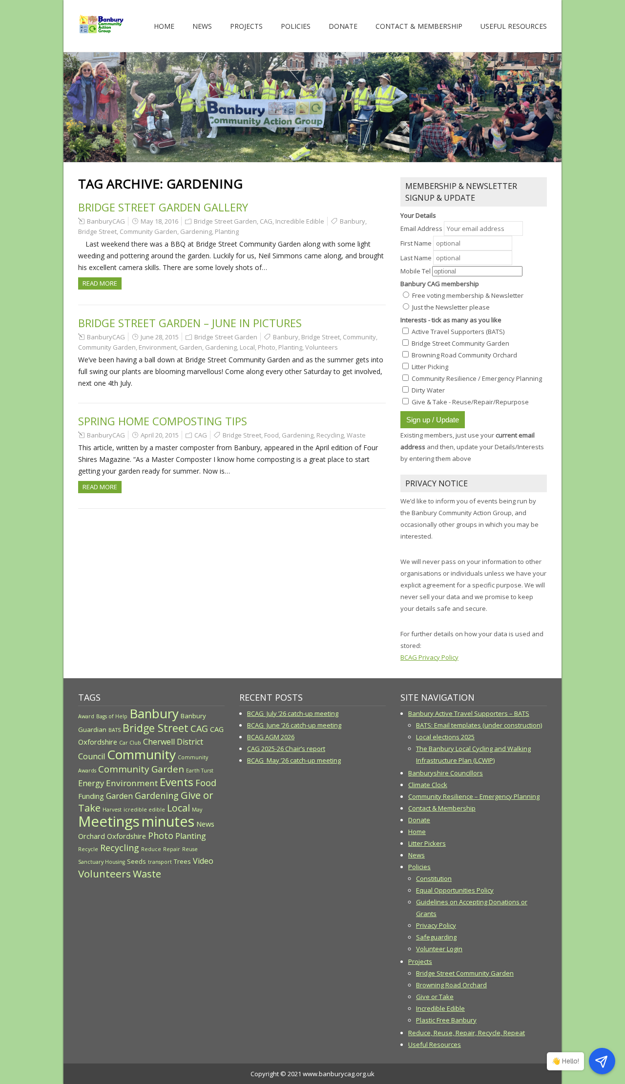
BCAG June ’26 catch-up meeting (294, 725)
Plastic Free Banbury (446, 1020)
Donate (343, 26)
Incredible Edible (299, 221)
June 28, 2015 (160, 337)
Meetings (109, 821)
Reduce (151, 849)
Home (164, 26)
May (197, 809)
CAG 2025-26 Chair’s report (286, 748)
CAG (266, 221)
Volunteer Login (439, 948)
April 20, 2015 (160, 435)
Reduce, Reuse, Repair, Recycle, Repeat (466, 1032)
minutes (168, 821)
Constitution (434, 878)
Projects (246, 26)
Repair (171, 849)
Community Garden (148, 231)
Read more (100, 283)
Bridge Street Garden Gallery (163, 207)
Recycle (88, 849)
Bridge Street (97, 231)
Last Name (416, 257)
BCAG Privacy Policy (429, 657)
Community (359, 337)
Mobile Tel (415, 271)
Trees (182, 861)
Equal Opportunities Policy (455, 890)
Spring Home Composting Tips (162, 421)
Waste (356, 435)
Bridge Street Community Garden (465, 973)
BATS (114, 730)
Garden (190, 347)
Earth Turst (199, 770)
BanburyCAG (106, 221)
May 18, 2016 (159, 221)
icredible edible (144, 809)
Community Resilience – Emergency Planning (474, 796)
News (202, 26)
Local (247, 347)
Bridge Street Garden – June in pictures (190, 322)
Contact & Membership (418, 26)
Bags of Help (111, 716)
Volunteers (321, 347)
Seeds (136, 861)
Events (176, 782)
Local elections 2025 (445, 736)
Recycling (330, 435)
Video (203, 860)
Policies (296, 26)
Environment (157, 347)
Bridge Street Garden (225, 221)
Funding (91, 796)
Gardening (196, 231)
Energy (91, 783)
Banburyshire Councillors (445, 773)
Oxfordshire (126, 836)
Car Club (130, 742)
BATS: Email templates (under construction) (479, 725)
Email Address (422, 228)
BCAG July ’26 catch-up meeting (292, 713)
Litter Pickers (427, 843)
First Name (416, 243)
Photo (266, 347)
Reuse (190, 849)
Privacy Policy (436, 925)
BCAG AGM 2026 (270, 736)
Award (86, 716)
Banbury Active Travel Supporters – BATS (468, 713)
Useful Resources (513, 26)
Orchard (91, 836)
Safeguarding (436, 937)
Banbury (352, 221)
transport (160, 861)
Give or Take (435, 996)
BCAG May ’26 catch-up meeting (294, 760)
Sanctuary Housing (101, 861)
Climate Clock (427, 784)
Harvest (112, 809)
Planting (227, 231)
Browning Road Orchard (451, 984)
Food (271, 435)
